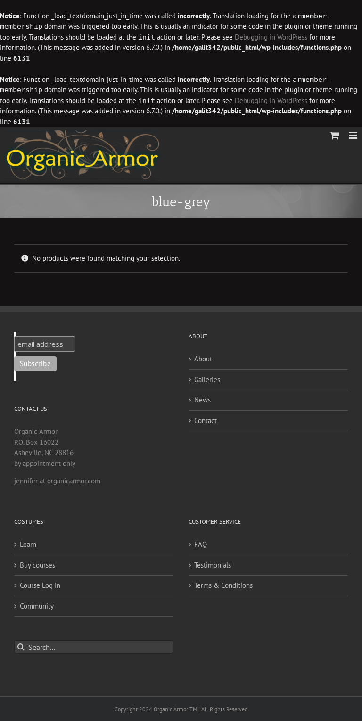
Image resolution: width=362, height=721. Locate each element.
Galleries (207, 379)
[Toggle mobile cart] (334, 135)
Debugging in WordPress (271, 36)
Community (37, 605)
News (202, 399)
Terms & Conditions (223, 585)
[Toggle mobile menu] (354, 135)
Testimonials (212, 565)
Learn (28, 544)
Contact (205, 420)
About (203, 358)
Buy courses (37, 565)
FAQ (200, 544)
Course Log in (40, 585)
